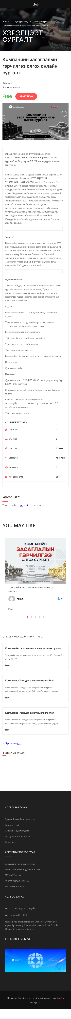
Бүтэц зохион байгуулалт (17, 836)
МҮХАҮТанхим (13, 875)
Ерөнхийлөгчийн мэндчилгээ (20, 819)
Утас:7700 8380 (19, 915)
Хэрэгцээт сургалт (41, 21)
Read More (35, 561)
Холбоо (60, 998)
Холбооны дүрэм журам (17, 830)
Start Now (26, 96)
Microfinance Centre (17, 881)
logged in (23, 505)
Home (5, 21)
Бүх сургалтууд (21, 21)
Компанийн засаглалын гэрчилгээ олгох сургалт (30, 589)
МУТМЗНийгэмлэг (14, 886)
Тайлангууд (11, 842)
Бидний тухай (12, 825)
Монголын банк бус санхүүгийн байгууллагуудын (31, 998)
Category (7, 83)
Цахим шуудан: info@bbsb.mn (27, 908)
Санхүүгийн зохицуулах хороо (20, 864)
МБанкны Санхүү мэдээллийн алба (22, 869)
